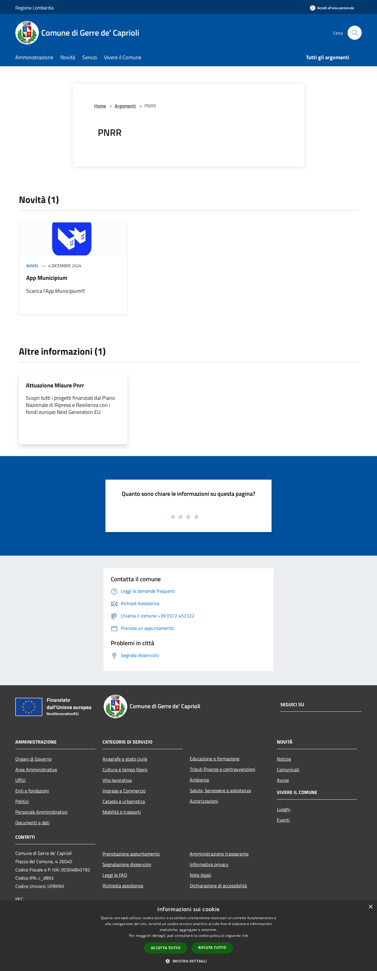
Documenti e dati (32, 822)
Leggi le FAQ (114, 874)
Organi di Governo (33, 758)
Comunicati (288, 769)
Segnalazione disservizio (126, 864)
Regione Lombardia (34, 7)
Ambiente (199, 779)
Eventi (283, 819)
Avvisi (32, 265)
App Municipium (46, 277)
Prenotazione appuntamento (131, 853)
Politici (22, 801)
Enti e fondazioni (32, 790)
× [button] (370, 907)
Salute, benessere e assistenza (220, 790)
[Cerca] (355, 33)
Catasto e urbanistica (123, 801)
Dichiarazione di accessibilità (218, 885)
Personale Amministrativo (41, 811)
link (245, 935)
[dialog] (188, 936)
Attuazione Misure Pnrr (55, 385)
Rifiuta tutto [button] (212, 947)
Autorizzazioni (204, 801)
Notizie (284, 758)
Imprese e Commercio (123, 790)
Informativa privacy (209, 864)
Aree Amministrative (36, 769)
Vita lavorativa (117, 780)
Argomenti (125, 105)
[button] (188, 961)
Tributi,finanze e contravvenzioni (222, 769)
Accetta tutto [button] (166, 947)
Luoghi (283, 809)
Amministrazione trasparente (219, 853)
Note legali (200, 874)
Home (100, 105)
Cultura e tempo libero (124, 769)
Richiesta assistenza (122, 885)
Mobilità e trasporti (121, 811)
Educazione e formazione (214, 758)
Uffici (20, 780)
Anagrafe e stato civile (124, 758)
